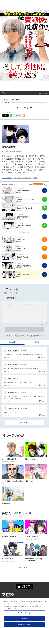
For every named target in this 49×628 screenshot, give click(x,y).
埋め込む (18, 115)
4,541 (43, 401)
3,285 (43, 415)
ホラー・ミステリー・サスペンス (22, 177)
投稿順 (36, 342)
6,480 (43, 371)
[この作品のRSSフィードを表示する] (24, 115)
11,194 (42, 357)
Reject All (24, 619)
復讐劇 (35, 177)
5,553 (43, 385)
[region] (24, 613)
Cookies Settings (24, 613)
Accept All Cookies (24, 624)
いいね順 (12, 342)
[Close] (45, 601)
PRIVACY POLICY (11, 608)
